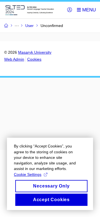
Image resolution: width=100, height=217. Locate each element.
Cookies (34, 59)
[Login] (69, 10)
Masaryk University (34, 52)
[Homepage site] (32, 10)
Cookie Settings (27, 174)
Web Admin (14, 59)
